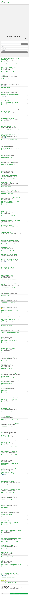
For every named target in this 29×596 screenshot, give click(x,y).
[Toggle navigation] (27, 2)
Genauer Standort (24, 44)
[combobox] (14, 46)
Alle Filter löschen (14, 52)
